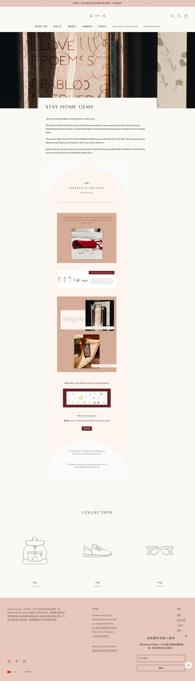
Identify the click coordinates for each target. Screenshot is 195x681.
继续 (161, 668)
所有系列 (102, 26)
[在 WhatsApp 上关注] (24, 661)
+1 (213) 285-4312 (100, 636)
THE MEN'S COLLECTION (125, 26)
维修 (179, 631)
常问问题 (181, 620)
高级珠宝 (72, 26)
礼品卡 (180, 626)
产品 (35, 583)
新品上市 (57, 26)
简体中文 (29, 672)
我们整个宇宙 (41, 26)
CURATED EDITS (152, 26)
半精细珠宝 (87, 26)
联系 (179, 615)
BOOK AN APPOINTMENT (105, 651)
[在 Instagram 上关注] (8, 661)
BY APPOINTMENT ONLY (104, 628)
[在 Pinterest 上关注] (16, 661)
